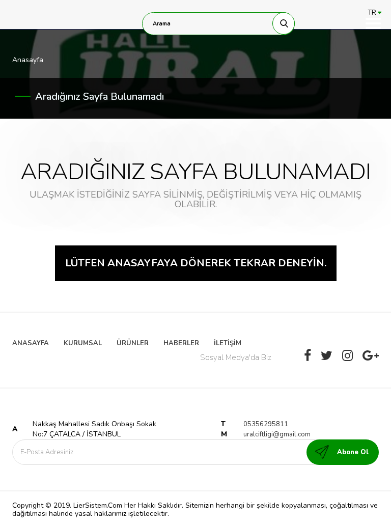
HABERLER (181, 343)
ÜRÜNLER (133, 343)
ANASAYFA (30, 343)
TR (373, 12)
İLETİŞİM (227, 343)
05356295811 (265, 424)
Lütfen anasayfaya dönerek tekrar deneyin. (195, 263)
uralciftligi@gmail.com (277, 434)
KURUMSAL (83, 343)
